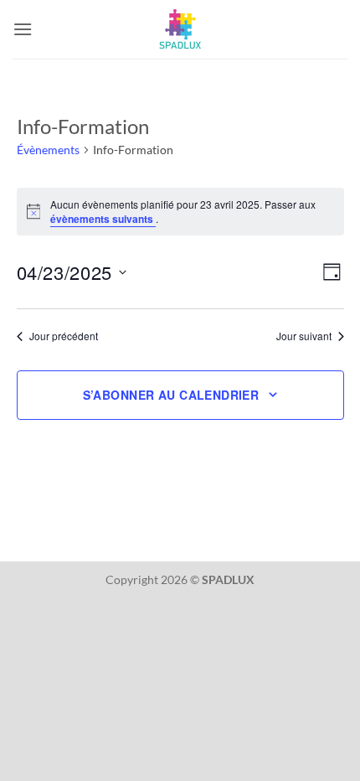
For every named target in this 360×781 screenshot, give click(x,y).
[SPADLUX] (180, 29)
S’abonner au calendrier (171, 394)
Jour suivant (304, 336)
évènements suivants (103, 218)
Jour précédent (63, 336)
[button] (23, 28)
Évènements (48, 149)
